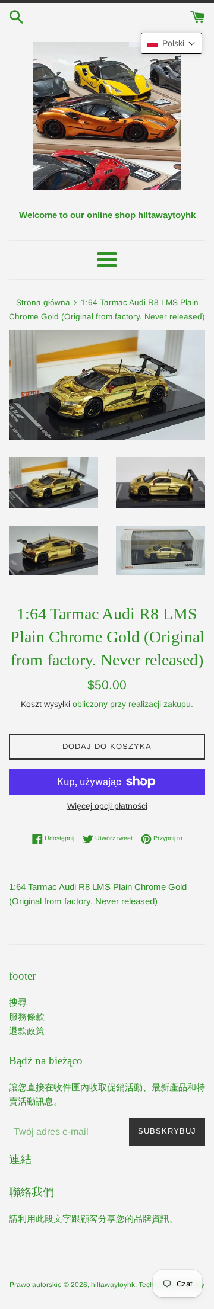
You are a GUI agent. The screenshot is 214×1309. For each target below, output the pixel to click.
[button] (171, 43)
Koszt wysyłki (45, 704)
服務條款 (27, 1017)
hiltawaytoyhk (113, 1285)
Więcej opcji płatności (107, 806)
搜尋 (18, 1002)
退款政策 (27, 1031)
